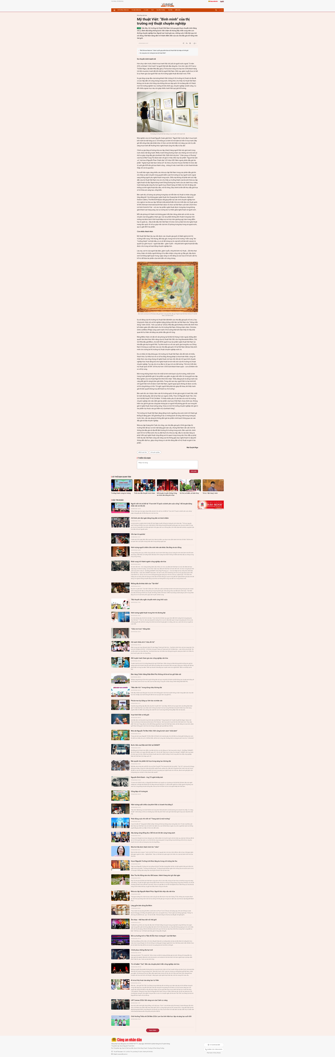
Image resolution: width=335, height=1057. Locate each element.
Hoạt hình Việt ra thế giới (140, 715)
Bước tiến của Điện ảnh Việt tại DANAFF (145, 745)
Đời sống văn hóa (123, 10)
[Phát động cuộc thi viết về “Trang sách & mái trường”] (120, 823)
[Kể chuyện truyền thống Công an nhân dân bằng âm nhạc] (167, 485)
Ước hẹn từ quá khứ (138, 534)
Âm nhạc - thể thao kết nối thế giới (144, 920)
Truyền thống (160, 10)
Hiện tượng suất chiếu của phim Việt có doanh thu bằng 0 (152, 805)
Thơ (152, 10)
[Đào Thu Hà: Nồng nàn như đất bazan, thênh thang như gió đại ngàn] (120, 879)
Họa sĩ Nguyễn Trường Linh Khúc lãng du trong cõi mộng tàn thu (154, 861)
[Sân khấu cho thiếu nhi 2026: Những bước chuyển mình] (120, 1034)
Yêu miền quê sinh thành (140, 1046)
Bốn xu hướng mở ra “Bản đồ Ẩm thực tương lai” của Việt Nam (153, 936)
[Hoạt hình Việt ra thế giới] (120, 719)
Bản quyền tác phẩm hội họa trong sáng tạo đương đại (151, 761)
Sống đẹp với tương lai (139, 791)
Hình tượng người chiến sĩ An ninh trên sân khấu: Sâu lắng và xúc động (156, 547)
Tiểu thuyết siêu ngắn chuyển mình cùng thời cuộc (149, 600)
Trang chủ (114, 10)
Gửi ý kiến (194, 471)
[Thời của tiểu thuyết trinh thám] (144, 485)
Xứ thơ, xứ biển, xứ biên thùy (189, 493)
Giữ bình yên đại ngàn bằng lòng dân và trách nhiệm (150, 518)
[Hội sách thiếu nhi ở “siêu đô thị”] (120, 646)
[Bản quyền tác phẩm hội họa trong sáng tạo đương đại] (120, 765)
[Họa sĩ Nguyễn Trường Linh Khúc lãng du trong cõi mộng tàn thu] (120, 865)
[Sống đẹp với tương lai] (120, 795)
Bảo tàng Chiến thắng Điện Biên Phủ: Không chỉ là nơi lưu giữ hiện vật (156, 674)
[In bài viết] (190, 43)
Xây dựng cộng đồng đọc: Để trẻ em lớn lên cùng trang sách (153, 833)
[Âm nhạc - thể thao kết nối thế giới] (120, 924)
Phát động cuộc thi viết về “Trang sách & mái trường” (150, 819)
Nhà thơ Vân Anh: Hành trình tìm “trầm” (145, 847)
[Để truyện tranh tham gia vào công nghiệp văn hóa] (120, 662)
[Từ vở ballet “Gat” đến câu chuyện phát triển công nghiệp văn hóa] (120, 968)
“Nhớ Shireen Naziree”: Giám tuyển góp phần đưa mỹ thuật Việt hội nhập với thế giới (164, 50)
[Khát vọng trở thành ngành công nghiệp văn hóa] (120, 566)
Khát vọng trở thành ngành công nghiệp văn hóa (148, 562)
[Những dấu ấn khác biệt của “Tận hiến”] (120, 588)
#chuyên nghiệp (155, 452)
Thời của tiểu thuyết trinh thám (144, 493)
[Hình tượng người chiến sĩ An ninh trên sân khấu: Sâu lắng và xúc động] (120, 551)
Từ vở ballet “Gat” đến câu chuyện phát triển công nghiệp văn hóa (155, 964)
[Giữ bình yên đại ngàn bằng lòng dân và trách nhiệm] (120, 522)
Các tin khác (118, 500)
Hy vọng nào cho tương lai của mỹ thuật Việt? (153, 53)
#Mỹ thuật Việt (142, 452)
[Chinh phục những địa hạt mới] (120, 954)
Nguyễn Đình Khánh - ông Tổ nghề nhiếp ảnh (147, 777)
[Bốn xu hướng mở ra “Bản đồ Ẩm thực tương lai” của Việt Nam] (120, 940)
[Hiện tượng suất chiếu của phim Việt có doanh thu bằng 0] (120, 809)
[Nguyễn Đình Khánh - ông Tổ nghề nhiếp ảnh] (120, 781)
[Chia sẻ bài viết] (183, 43)
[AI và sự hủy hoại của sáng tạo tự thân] (120, 984)
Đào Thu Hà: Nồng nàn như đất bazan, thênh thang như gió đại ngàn (155, 875)
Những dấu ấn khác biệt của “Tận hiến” (145, 584)
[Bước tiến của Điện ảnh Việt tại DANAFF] (120, 749)
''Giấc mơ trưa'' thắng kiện (140, 629)
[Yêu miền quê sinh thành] (120, 1050)
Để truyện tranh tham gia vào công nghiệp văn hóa (149, 658)
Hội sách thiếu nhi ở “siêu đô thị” (143, 642)
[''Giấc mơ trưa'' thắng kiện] (120, 633)
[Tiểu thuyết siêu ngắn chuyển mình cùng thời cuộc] (120, 604)
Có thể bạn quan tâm (121, 477)
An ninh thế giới (221, 1)
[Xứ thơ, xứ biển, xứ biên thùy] (190, 485)
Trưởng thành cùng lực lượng (121, 493)
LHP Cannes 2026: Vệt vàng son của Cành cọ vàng (149, 1000)
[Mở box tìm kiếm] (216, 10)
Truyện (170, 10)
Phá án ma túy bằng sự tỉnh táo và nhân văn (146, 701)
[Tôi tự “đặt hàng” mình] (213, 485)
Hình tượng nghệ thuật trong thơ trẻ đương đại (148, 613)
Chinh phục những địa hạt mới (142, 950)
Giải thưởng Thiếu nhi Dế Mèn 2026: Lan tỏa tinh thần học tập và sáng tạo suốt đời (161, 1016)
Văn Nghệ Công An (167, 5)
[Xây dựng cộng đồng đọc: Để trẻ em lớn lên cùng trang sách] (120, 837)
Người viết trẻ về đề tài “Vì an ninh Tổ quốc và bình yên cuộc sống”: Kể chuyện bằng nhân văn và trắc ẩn (161, 505)
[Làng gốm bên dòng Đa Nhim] (120, 910)
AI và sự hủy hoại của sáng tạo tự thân (145, 980)
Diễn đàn (177, 10)
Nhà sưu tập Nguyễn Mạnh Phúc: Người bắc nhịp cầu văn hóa (153, 891)
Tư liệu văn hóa (136, 10)
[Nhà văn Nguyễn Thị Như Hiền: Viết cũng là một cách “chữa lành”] (120, 735)
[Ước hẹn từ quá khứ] (120, 538)
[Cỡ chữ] (187, 43)
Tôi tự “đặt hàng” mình (210, 493)
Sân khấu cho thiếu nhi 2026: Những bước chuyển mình (151, 1030)
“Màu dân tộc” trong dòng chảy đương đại (146, 687)
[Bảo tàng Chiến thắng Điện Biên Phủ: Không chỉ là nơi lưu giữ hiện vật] (120, 678)
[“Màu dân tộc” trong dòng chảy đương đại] (120, 691)
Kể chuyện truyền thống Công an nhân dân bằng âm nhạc (167, 494)
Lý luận (146, 10)
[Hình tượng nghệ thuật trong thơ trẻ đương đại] (120, 617)
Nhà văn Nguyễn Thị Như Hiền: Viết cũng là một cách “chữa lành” (154, 731)
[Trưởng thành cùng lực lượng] (121, 485)
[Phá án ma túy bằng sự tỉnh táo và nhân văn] (120, 705)
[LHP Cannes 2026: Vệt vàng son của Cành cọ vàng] (120, 1004)
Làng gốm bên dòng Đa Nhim (141, 906)
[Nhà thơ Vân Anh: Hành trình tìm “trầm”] (120, 851)
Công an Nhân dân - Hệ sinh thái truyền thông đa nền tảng (213, 1)
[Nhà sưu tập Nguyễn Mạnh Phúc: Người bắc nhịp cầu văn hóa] (120, 895)
